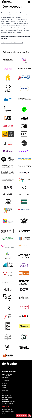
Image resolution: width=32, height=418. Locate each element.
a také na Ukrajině (17, 43)
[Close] (29, 415)
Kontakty (4, 387)
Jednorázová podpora (8, 411)
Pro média (4, 383)
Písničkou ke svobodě (7, 403)
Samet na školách (6, 395)
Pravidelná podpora (7, 409)
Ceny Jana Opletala (7, 397)
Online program (6, 43)
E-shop (3, 413)
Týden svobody (6, 393)
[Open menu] (29, 2)
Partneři (4, 385)
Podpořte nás (5, 406)
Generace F (5, 399)
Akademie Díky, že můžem (9, 401)
